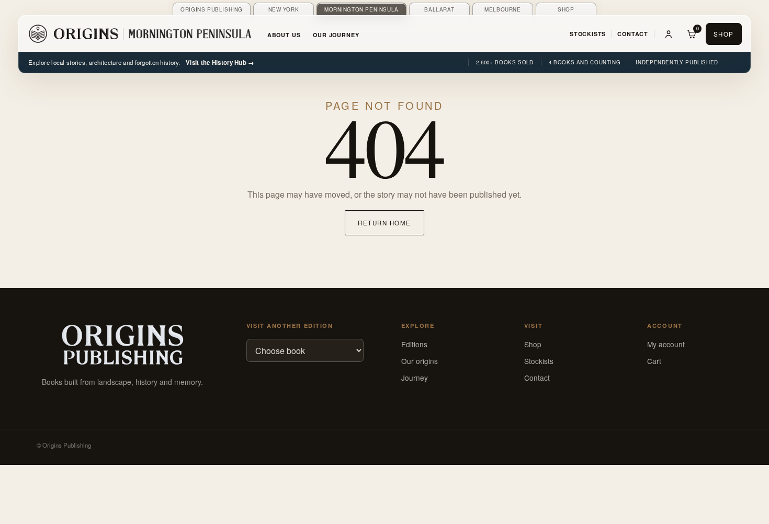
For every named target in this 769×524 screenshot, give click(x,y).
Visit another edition (289, 325)
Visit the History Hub (220, 62)
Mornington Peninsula (361, 9)
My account (666, 344)
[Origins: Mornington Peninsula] (140, 34)
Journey (414, 377)
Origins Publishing (211, 9)
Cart (654, 361)
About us (284, 35)
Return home (384, 223)
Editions (414, 344)
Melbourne (502, 9)
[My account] (668, 34)
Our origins (419, 361)
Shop (566, 9)
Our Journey (336, 35)
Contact (632, 34)
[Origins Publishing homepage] (122, 345)
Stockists (588, 34)
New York (283, 9)
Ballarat (439, 9)
